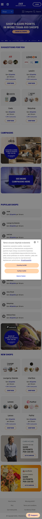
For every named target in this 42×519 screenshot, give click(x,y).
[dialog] (21, 259)
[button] (21, 276)
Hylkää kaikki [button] (21, 271)
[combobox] (35, 242)
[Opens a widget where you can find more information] (33, 515)
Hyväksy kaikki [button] (22, 265)
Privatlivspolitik (26, 260)
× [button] (37, 242)
